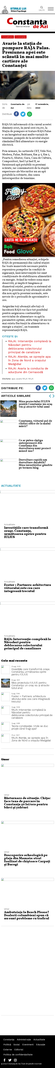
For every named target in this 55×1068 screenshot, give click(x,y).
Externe (7, 1049)
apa (13, 379)
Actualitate (7, 37)
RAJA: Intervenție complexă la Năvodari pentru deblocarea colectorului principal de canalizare (29, 346)
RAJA (30, 379)
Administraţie (24, 1039)
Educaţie (40, 1044)
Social (16, 1044)
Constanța (20, 37)
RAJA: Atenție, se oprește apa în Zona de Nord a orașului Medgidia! (29, 360)
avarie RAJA (22, 379)
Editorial (18, 1049)
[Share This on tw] (23, 114)
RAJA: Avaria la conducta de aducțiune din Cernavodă (28, 370)
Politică (7, 1044)
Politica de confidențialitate (18, 1054)
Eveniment (28, 1044)
